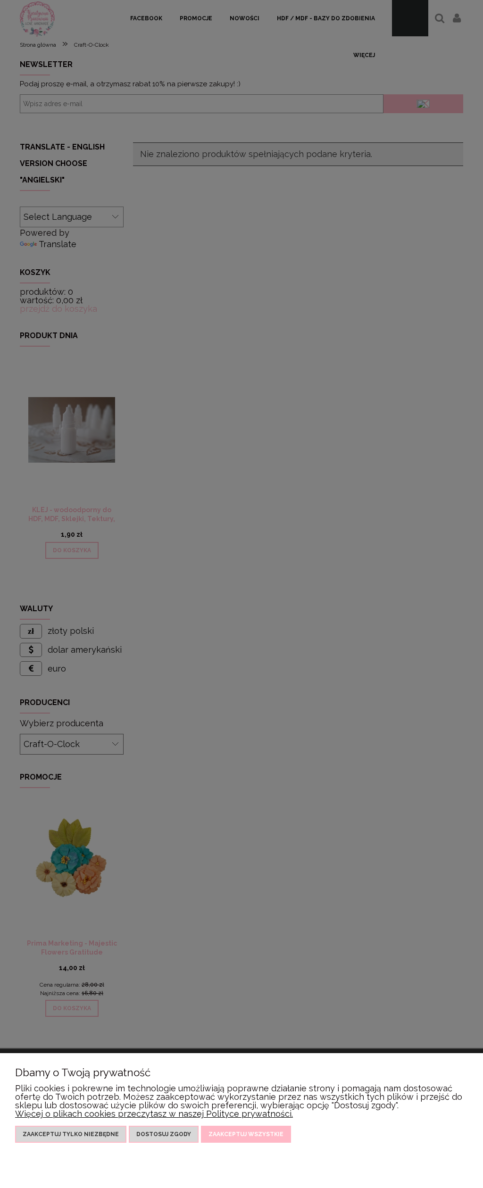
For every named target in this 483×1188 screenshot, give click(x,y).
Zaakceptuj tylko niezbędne (71, 1134)
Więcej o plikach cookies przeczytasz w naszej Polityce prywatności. (154, 1114)
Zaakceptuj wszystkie (245, 1134)
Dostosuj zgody (163, 1134)
